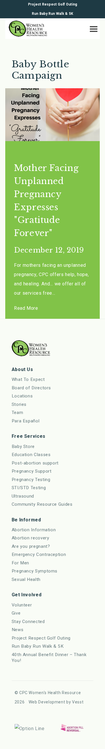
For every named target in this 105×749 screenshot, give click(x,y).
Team (17, 412)
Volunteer (22, 605)
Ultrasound (23, 496)
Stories (19, 404)
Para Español (26, 421)
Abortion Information (34, 529)
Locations (22, 396)
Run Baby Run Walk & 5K (52, 14)
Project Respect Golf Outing (52, 4)
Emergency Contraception (39, 554)
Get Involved (27, 594)
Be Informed (26, 520)
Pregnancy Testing (31, 479)
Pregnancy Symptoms (35, 571)
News (18, 629)
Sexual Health (26, 579)
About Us (22, 369)
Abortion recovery (30, 538)
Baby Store (23, 446)
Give (16, 613)
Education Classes (31, 454)
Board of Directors (31, 387)
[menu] (92, 27)
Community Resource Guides (42, 504)
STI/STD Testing (29, 487)
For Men (20, 563)
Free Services (29, 436)
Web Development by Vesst (56, 702)
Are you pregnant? (31, 546)
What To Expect (28, 379)
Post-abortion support (35, 463)
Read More (26, 308)
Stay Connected (28, 621)
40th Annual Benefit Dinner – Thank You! (49, 657)
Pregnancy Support (32, 471)
